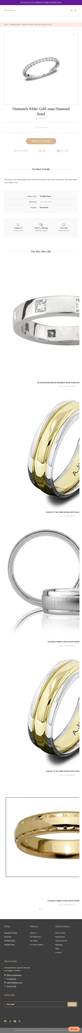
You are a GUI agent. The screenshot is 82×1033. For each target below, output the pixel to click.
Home (6, 24)
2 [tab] (42, 909)
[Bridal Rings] (7, 10)
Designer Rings (9, 945)
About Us (33, 933)
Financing (58, 945)
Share (43, 151)
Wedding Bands (15, 24)
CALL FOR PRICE (41, 127)
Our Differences (35, 937)
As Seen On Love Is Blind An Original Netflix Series (41, 2)
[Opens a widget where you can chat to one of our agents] (74, 1029)
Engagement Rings (10, 933)
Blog (57, 948)
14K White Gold (45, 202)
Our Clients (34, 941)
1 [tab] (39, 909)
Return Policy (60, 937)
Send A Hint (63, 151)
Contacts (58, 952)
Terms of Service (61, 941)
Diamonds (7, 937)
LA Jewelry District (36, 945)
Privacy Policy (60, 933)
